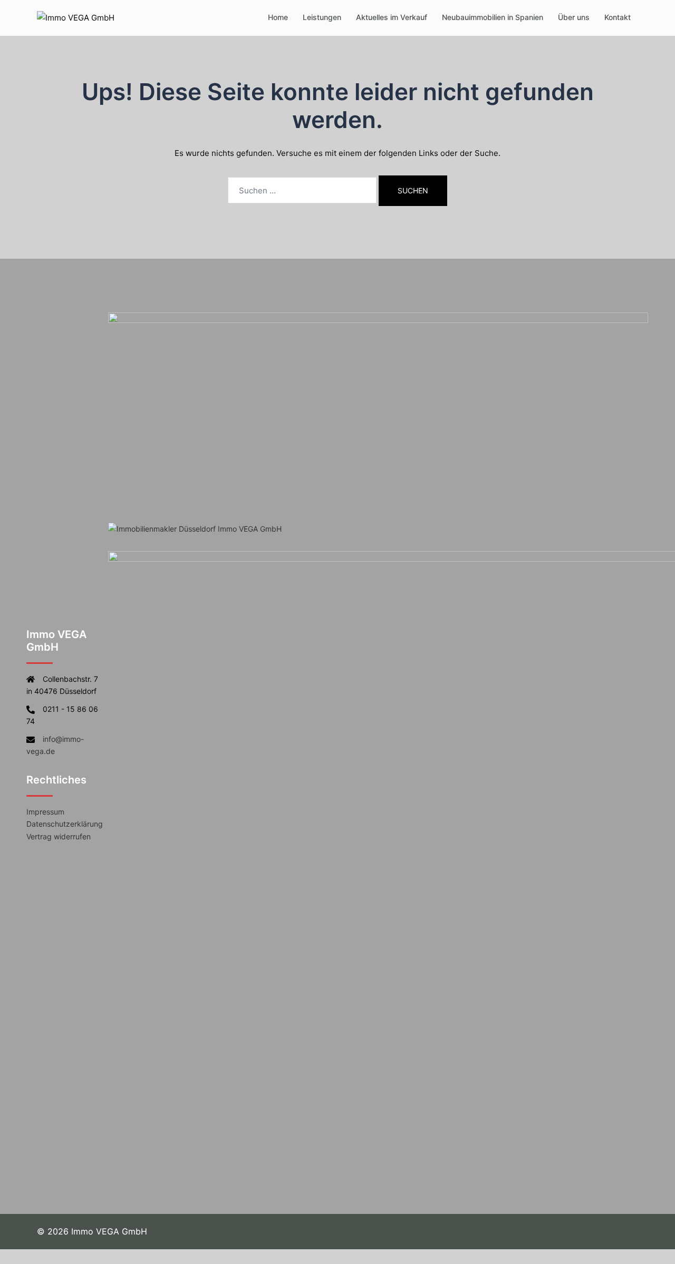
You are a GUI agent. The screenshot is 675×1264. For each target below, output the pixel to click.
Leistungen (322, 17)
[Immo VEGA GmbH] (75, 17)
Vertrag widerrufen (58, 836)
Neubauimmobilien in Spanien (492, 17)
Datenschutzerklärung (64, 823)
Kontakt (617, 17)
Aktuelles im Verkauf (391, 17)
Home (278, 17)
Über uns (574, 17)
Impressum (45, 811)
